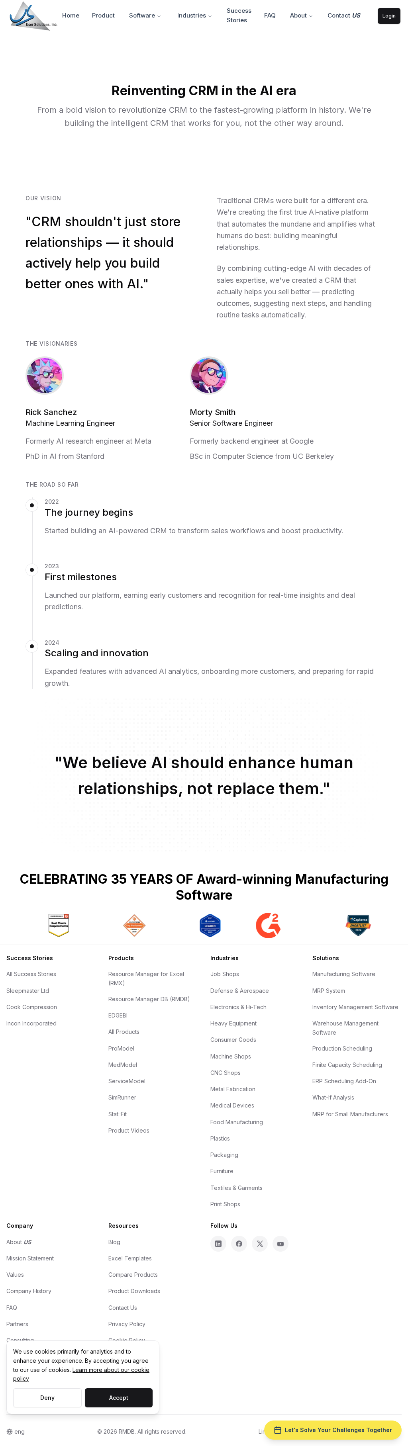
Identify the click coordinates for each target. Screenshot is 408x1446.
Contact (344, 15)
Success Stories (239, 15)
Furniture (221, 1171)
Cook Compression (31, 1007)
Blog (114, 1242)
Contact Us (122, 1307)
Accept (118, 1397)
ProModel (121, 1048)
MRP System (328, 990)
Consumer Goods (233, 1039)
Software (142, 15)
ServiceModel (126, 1081)
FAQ (270, 15)
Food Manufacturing (236, 1122)
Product (103, 15)
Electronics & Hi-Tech (238, 1007)
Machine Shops (230, 1056)
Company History (28, 1291)
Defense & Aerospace (239, 990)
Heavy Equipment (233, 1023)
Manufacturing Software (343, 974)
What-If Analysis (333, 1097)
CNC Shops (225, 1072)
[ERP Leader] (204, 925)
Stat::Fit (117, 1114)
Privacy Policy (126, 1324)
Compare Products (133, 1274)
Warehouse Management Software (345, 1028)
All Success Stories (31, 974)
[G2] (262, 925)
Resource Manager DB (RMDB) (149, 999)
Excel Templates (130, 1258)
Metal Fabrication (232, 1089)
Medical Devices (232, 1105)
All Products (123, 1031)
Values (15, 1274)
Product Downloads (134, 1291)
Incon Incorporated (31, 1023)
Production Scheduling (342, 1048)
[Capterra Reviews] (352, 925)
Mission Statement (30, 1258)
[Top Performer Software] (129, 925)
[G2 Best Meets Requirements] (53, 925)
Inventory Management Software (355, 1007)
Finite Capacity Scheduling (347, 1064)
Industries (191, 15)
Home (70, 15)
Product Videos (128, 1130)
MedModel (122, 1064)
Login (389, 16)
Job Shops (224, 974)
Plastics (220, 1138)
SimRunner (122, 1097)
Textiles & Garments (236, 1187)
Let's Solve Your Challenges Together (338, 1429)
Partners (17, 1324)
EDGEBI (118, 1015)
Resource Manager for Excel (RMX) (146, 978)
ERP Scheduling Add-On (344, 1081)
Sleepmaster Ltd (27, 990)
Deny (47, 1397)
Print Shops (225, 1204)
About (298, 15)
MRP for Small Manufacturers (350, 1114)
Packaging (224, 1154)
